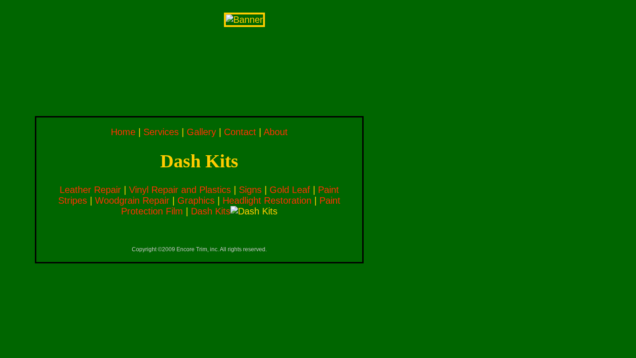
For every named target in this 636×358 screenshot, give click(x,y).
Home (123, 132)
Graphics (196, 200)
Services (161, 132)
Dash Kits (210, 211)
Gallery (201, 132)
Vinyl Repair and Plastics (180, 190)
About (276, 132)
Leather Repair (90, 190)
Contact (240, 132)
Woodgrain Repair (132, 200)
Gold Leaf (290, 190)
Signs (250, 190)
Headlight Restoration (267, 200)
